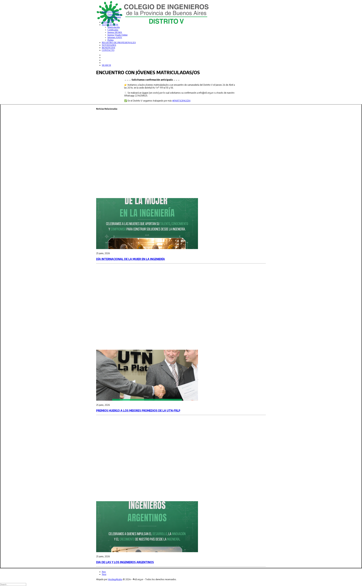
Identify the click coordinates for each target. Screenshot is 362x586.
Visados (107, 22)
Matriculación (113, 27)
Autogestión (110, 25)
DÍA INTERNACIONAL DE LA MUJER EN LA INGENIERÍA (130, 259)
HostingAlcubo (115, 579)
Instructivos (112, 19)
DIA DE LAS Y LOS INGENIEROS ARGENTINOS (125, 562)
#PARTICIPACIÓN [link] (181, 100)
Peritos (110, 40)
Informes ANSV (114, 37)
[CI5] (181, 4)
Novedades (109, 45)
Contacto (108, 50)
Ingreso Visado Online (117, 35)
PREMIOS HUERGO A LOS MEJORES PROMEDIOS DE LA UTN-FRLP (138, 410)
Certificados (112, 30)
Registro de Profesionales (119, 42)
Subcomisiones (114, 17)
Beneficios (108, 47)
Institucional (110, 12)
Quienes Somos (114, 14)
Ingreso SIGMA (114, 32)
